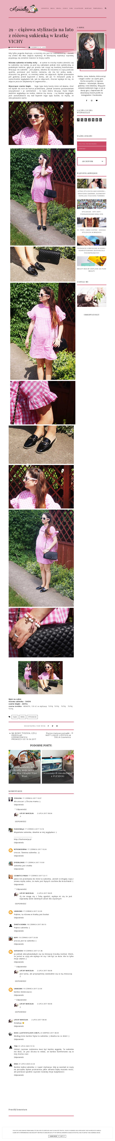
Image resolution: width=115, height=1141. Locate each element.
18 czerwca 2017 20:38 (28, 938)
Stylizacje (32, 717)
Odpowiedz (19, 805)
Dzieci (65, 8)
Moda (53, 8)
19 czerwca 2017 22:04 (32, 989)
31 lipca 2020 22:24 (27, 1064)
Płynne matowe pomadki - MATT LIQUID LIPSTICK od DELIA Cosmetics (58, 735)
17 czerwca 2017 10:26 (37, 849)
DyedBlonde (19, 862)
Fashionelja (19, 829)
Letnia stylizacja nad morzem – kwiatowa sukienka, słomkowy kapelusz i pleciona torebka (92, 193)
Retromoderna (20, 849)
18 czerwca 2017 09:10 (36, 924)
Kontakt (88, 8)
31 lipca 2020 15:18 (26, 1046)
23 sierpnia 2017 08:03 (49, 1033)
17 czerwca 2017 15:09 (34, 862)
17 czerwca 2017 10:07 (32, 798)
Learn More (53, 1136)
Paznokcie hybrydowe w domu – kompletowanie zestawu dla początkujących (91, 250)
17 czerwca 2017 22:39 (32, 911)
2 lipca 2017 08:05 (44, 893)
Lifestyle (45, 8)
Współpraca (98, 8)
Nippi (16, 938)
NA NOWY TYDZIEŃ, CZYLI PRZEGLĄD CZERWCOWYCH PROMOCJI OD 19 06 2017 (24, 736)
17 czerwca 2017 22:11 (38, 876)
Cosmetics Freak (21, 876)
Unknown (18, 911)
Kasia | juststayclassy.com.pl (27, 1033)
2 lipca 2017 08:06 (44, 971)
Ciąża (15, 717)
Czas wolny (78, 8)
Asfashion (18, 951)
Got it (62, 1136)
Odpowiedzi (21, 809)
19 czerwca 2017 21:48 (33, 951)
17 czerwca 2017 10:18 (34, 829)
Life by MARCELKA (27, 813)
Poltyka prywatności (88, 144)
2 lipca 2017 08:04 (44, 813)
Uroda (58, 8)
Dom (71, 8)
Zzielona (18, 798)
